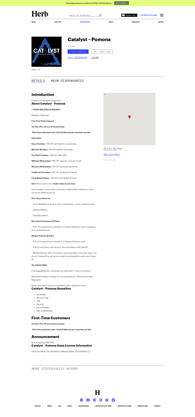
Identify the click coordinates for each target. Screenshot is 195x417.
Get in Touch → (121, 3)
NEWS (33, 22)
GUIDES (161, 22)
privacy (38, 406)
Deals (111, 22)
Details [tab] (38, 81)
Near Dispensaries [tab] (67, 81)
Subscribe (130, 15)
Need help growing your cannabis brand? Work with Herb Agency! (89, 3)
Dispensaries (85, 22)
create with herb (124, 406)
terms (49, 406)
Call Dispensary (77, 57)
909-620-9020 (111, 154)
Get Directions (102, 51)
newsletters (143, 406)
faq (59, 406)
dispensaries (84, 406)
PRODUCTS (136, 22)
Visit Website (78, 51)
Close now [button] (107, 160)
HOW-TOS (57, 22)
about (69, 406)
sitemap (157, 406)
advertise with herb (149, 15)
